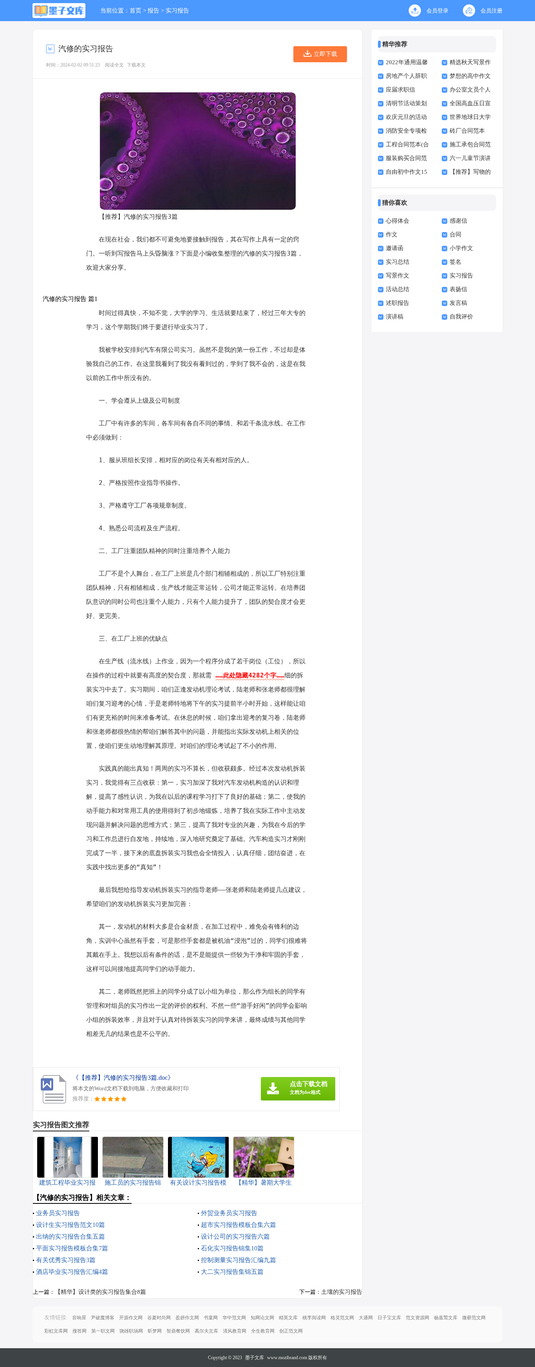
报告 (153, 10)
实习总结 (397, 262)
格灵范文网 (342, 1317)
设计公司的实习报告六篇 (235, 1236)
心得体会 (397, 221)
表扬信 (458, 289)
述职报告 (397, 303)
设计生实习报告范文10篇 (70, 1224)
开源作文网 (131, 1317)
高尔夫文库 (206, 1331)
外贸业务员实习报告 (229, 1213)
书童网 (211, 1317)
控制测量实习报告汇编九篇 (238, 1260)
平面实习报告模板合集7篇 (72, 1248)
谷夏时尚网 (159, 1317)
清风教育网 (234, 1331)
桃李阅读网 (314, 1317)
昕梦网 (155, 1331)
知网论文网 (262, 1317)
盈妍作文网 (187, 1317)
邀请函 (394, 248)
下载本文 (136, 65)
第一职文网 (103, 1331)
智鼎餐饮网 (178, 1331)
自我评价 (461, 316)
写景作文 (397, 275)
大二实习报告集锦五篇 (232, 1271)
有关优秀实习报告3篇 (66, 1260)
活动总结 (397, 289)
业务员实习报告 (58, 1213)
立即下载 (325, 54)
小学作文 (461, 248)
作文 (392, 234)
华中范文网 (234, 1317)
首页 (135, 10)
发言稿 (458, 303)
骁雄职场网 (131, 1331)
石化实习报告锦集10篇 (232, 1248)
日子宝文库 (389, 1317)
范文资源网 (417, 1317)
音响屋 (79, 1317)
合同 (455, 234)
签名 (455, 262)
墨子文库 (254, 1357)
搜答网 (79, 1331)
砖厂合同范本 (467, 131)
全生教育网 (263, 1331)
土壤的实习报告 (341, 1292)
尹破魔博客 (102, 1317)
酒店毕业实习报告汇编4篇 (72, 1271)
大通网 (366, 1317)
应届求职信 (400, 89)
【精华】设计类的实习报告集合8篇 (100, 1292)
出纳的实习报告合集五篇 (70, 1236)
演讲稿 (394, 316)
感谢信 (458, 221)
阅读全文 (114, 65)
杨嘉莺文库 (445, 1317)
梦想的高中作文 (470, 76)
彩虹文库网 (56, 1331)
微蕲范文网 (474, 1317)
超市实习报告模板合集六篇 (238, 1224)
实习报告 (177, 10)
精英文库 (288, 1317)
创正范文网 (291, 1331)
